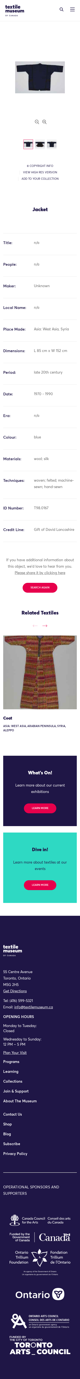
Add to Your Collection (40, 179)
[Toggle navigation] (61, 9)
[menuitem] (40, 1064)
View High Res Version (40, 172)
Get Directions (15, 991)
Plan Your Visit (15, 1053)
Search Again (40, 587)
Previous (35, 626)
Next (44, 626)
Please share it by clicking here (40, 573)
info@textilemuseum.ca (33, 1007)
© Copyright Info (40, 166)
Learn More (40, 808)
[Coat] (40, 672)
